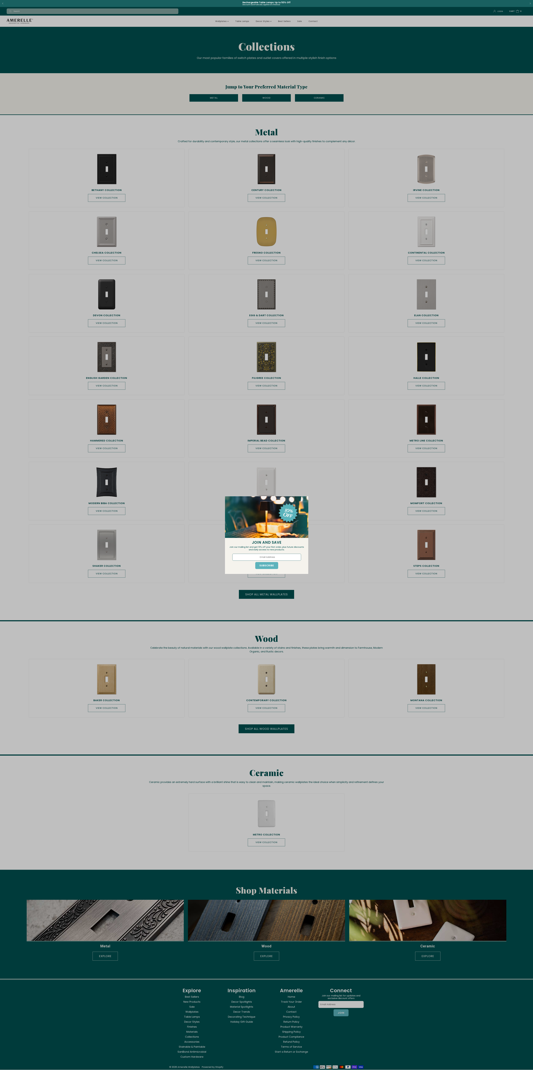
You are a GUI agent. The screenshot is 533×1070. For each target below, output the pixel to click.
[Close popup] (304, 499)
